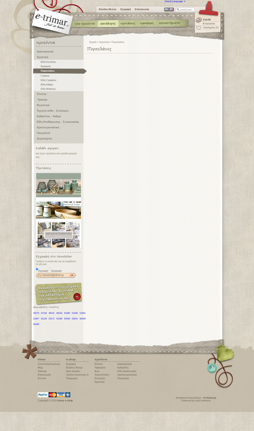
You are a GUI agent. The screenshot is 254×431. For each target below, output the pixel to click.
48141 (52, 313)
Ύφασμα (42, 99)
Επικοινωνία (142, 9)
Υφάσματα (99, 367)
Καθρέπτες (123, 367)
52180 (59, 318)
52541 (75, 318)
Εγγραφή (125, 9)
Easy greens (43, 192)
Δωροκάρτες (44, 138)
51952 (83, 313)
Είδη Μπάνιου (48, 89)
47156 (44, 313)
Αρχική (92, 42)
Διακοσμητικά (45, 51)
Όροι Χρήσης (73, 371)
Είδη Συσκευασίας (127, 371)
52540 (67, 318)
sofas (39, 242)
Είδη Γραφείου (48, 80)
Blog (40, 367)
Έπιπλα (41, 94)
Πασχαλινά (43, 132)
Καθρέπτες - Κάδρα (49, 116)
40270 (36, 313)
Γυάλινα (45, 75)
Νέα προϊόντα (85, 23)
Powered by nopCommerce (196, 400)
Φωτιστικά (43, 105)
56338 (83, 318)
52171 (52, 318)
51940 (75, 313)
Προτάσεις (129, 23)
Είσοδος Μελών (107, 9)
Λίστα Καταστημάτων (49, 364)
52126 (44, 318)
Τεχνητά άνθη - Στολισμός (53, 110)
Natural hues (43, 217)
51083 (67, 313)
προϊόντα (209, 23)
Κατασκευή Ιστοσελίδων (188, 397)
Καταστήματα (169, 23)
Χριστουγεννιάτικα (48, 127)
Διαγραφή (56, 271)
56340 (36, 324)
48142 (59, 313)
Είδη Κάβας (47, 84)
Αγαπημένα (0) (211, 27)
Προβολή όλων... (45, 246)
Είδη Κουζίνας (48, 62)
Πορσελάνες (48, 71)
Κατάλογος (108, 23)
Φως (96, 371)
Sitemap (42, 371)
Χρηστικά (42, 57)
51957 (36, 318)
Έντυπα (147, 23)
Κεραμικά (46, 66)
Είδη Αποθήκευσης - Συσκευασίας (58, 121)
